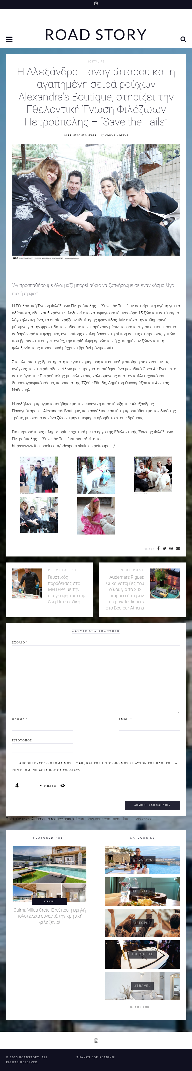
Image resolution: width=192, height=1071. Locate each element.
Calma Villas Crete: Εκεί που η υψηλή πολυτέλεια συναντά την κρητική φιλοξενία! (50, 916)
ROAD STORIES (142, 1007)
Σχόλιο (20, 642)
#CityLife (96, 61)
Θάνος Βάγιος (117, 134)
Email (125, 718)
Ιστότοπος (22, 740)
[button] (10, 39)
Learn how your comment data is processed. (115, 819)
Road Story (96, 34)
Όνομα (20, 718)
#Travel (49, 901)
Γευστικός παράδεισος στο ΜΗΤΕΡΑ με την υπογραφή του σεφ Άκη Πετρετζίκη (66, 589)
